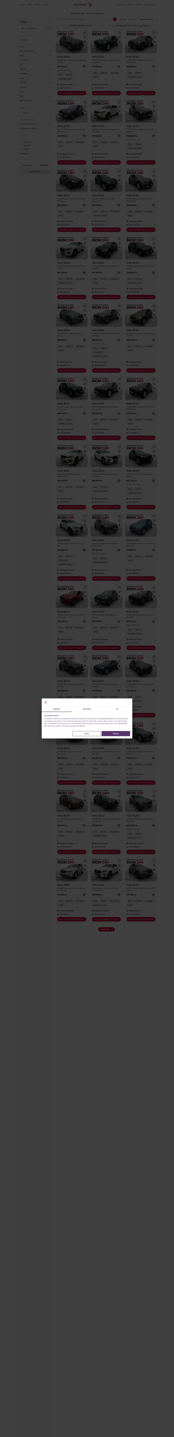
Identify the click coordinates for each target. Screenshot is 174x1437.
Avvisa (86, 734)
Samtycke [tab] (56, 709)
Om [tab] (117, 709)
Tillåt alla (116, 734)
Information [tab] (87, 709)
